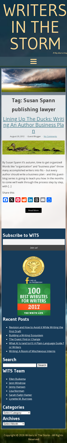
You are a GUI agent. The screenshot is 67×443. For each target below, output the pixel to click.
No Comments (50, 136)
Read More (33, 210)
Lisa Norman (16, 391)
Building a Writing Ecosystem (26, 335)
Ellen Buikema (17, 379)
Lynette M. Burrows (20, 398)
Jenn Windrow (17, 383)
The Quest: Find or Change (24, 339)
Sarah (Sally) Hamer (20, 395)
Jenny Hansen (17, 387)
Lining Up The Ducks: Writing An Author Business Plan (33, 125)
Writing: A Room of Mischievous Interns (32, 351)
